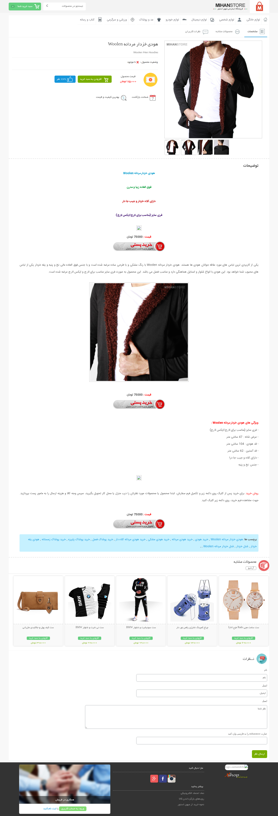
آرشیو (251, 568)
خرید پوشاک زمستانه (54, 539)
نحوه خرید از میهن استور (191, 804)
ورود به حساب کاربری (72, 808)
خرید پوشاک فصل (102, 539)
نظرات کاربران (192, 31)
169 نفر (61, 79)
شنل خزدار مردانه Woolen (218, 546)
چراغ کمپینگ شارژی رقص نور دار (192, 627)
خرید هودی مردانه (182, 539)
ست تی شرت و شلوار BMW (90, 627)
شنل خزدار (242, 546)
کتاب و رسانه (87, 19)
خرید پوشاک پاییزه (79, 539)
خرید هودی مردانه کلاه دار (131, 539)
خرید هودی (201, 539)
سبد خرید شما (25, 6)
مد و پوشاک (146, 19)
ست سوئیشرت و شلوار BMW (141, 627)
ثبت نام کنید (49, 808)
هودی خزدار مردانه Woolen (227, 539)
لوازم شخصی (226, 19)
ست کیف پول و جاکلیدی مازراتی (38, 627)
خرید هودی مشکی (158, 539)
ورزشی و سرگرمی (117, 19)
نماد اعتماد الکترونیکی (192, 793)
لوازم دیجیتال (199, 19)
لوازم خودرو (172, 19)
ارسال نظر (259, 754)
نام (265, 670)
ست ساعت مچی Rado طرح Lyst (243, 627)
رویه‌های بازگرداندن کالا (191, 799)
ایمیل (264, 685)
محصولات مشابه (224, 31)
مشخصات (252, 31)
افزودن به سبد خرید (91, 79)
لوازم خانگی (253, 19)
